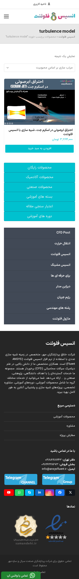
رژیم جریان (63, 297)
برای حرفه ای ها (60, 275)
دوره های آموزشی (39, 216)
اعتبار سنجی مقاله (39, 206)
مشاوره (70, 426)
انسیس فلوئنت (67, 37)
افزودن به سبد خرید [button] (39, 148)
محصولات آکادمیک (39, 177)
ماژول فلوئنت (61, 318)
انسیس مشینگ (60, 265)
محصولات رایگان (40, 167)
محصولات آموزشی (64, 417)
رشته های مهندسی (58, 308)
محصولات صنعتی (39, 187)
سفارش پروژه (67, 435)
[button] (6, 16)
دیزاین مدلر (63, 286)
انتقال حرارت (62, 243)
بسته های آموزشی (39, 196)
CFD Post (63, 233)
